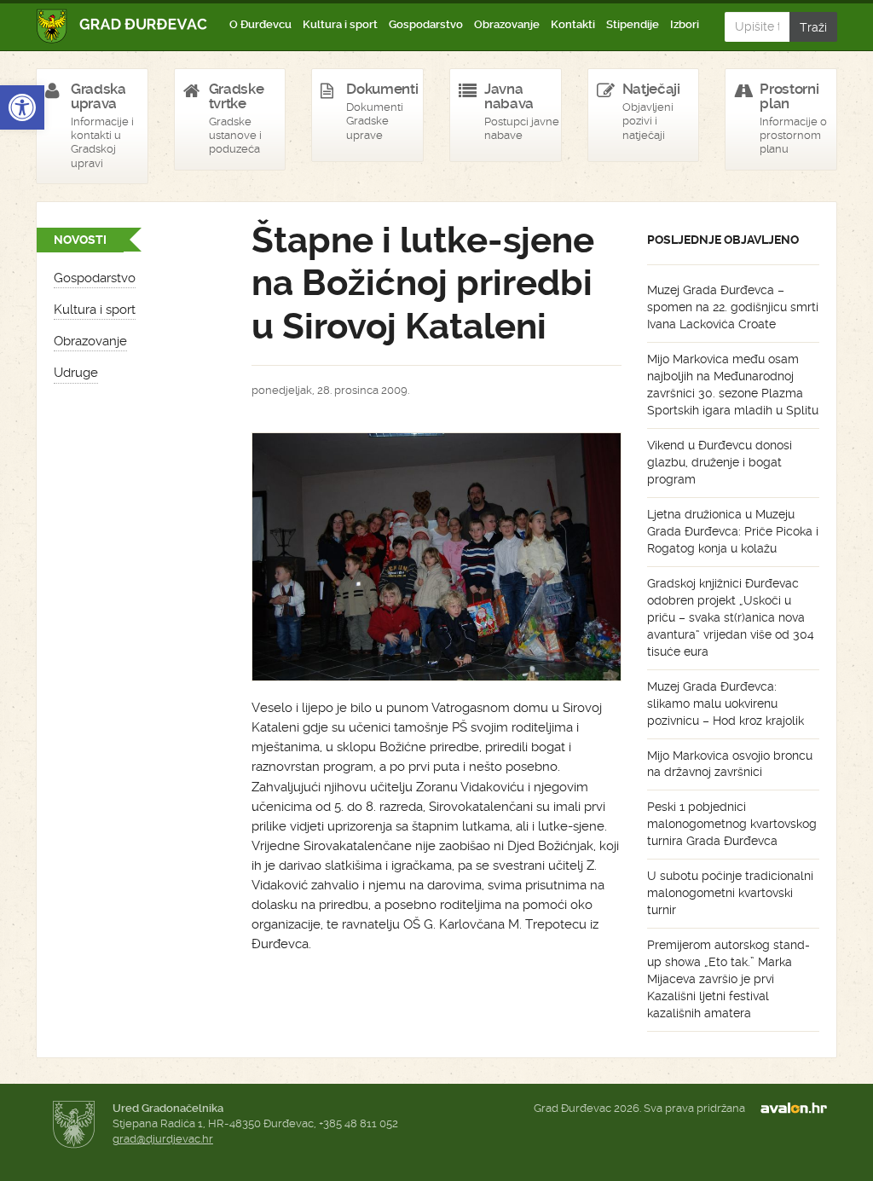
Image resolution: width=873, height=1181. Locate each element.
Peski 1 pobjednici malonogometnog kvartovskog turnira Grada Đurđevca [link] (732, 824)
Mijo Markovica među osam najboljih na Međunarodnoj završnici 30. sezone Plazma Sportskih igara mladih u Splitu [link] (732, 384)
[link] (22, 107)
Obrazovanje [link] (507, 24)
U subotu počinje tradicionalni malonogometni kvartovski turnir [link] (730, 893)
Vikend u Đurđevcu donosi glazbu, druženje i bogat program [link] (719, 462)
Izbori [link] (684, 24)
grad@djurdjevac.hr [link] (163, 1138)
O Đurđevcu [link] (260, 24)
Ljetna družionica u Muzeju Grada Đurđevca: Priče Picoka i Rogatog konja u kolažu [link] (732, 531)
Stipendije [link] (632, 24)
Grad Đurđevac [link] (122, 26)
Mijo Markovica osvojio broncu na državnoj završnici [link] (729, 764)
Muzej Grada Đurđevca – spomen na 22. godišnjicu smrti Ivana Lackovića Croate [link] (732, 307)
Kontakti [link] (573, 24)
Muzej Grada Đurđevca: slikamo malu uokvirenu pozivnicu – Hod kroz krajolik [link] (725, 703)
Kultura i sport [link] (340, 24)
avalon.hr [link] (798, 1108)
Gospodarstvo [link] (426, 24)
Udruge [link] (76, 372)
